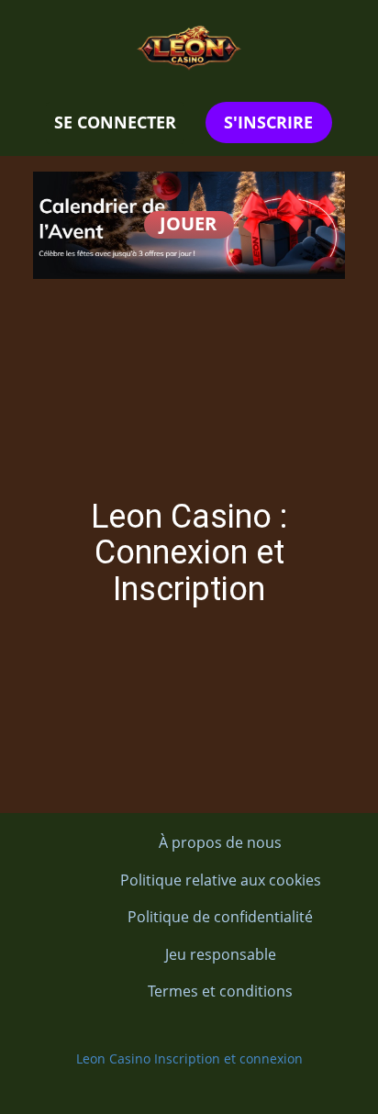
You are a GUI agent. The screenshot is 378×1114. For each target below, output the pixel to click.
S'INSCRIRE (268, 122)
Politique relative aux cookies (220, 880)
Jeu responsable (220, 954)
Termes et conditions (220, 991)
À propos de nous (220, 842)
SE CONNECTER (115, 122)
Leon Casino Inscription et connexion (189, 1058)
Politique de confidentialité (220, 917)
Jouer (188, 223)
